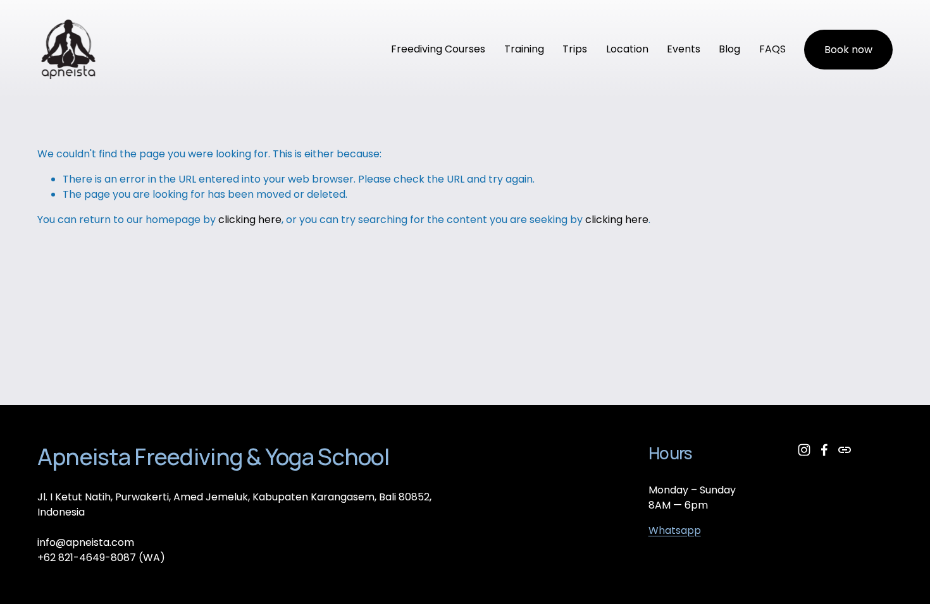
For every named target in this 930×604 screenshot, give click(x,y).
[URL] (844, 450)
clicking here (250, 219)
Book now (848, 49)
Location (627, 49)
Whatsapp (674, 530)
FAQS (772, 49)
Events (683, 49)
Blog (729, 49)
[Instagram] (804, 450)
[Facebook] (824, 450)
